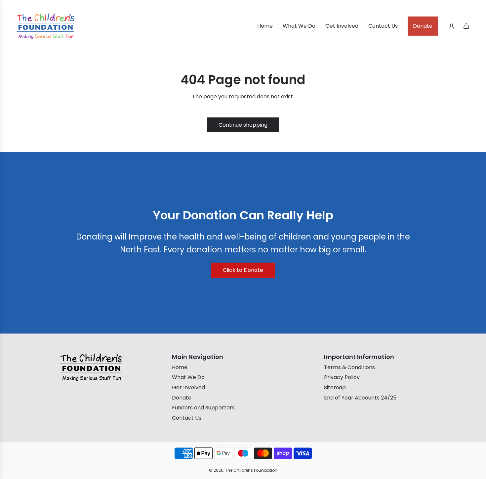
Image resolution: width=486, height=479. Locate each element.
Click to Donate (243, 270)
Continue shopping (243, 125)
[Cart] (466, 26)
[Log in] (451, 26)
